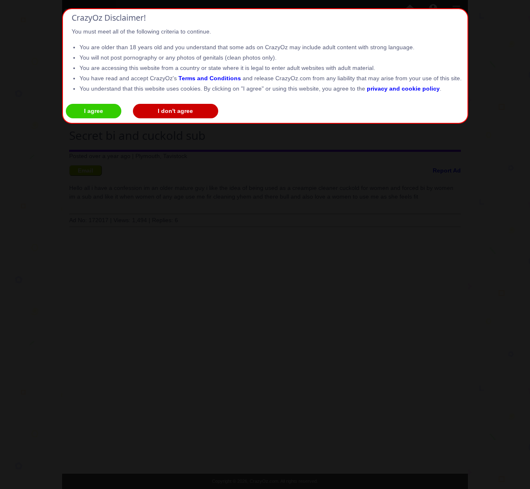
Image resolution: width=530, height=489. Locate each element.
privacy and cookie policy (403, 88)
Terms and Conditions (209, 78)
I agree (93, 111)
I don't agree (175, 111)
